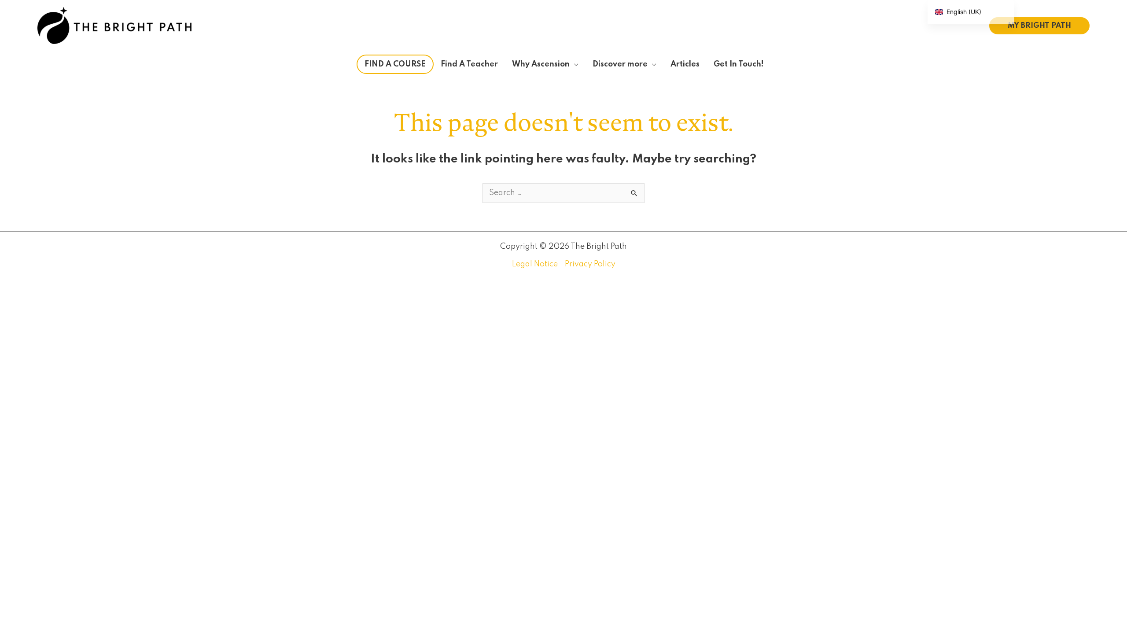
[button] (1039, 25)
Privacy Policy (590, 264)
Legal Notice (535, 264)
